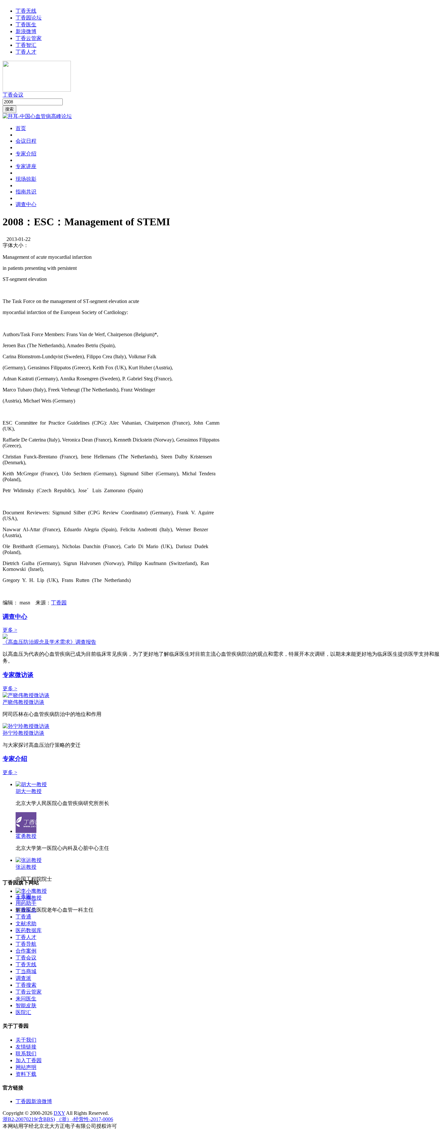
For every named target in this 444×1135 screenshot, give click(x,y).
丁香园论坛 (29, 17)
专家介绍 (26, 153)
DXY (59, 1113)
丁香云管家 (29, 38)
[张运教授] (29, 860)
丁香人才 (26, 52)
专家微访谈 (18, 674)
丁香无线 (26, 11)
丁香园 (59, 602)
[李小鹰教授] (31, 891)
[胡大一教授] (31, 784)
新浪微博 (26, 31)
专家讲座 (26, 166)
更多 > (10, 630)
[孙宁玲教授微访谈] (26, 726)
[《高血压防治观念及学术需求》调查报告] (5, 637)
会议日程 (26, 141)
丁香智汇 (26, 45)
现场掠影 (26, 179)
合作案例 (26, 951)
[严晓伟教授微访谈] (26, 695)
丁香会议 (13, 95)
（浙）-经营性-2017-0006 (84, 1119)
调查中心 (26, 204)
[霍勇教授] (26, 831)
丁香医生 (26, 24)
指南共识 (26, 191)
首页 (21, 128)
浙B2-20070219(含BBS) (29, 1119)
